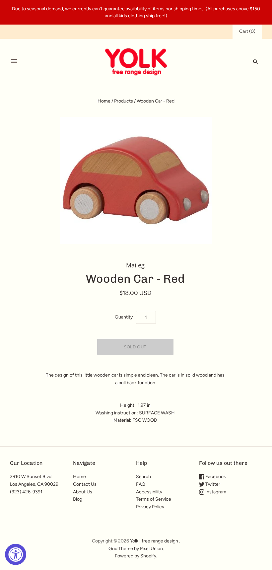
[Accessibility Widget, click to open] (15, 554)
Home (104, 101)
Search (143, 476)
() (247, 31)
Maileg (135, 265)
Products (123, 101)
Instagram (215, 492)
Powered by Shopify (135, 556)
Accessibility (149, 492)
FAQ (140, 484)
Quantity (124, 317)
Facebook (215, 476)
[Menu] (14, 61)
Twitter (212, 484)
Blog (77, 499)
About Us (82, 492)
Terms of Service (153, 499)
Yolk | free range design (154, 541)
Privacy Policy (150, 507)
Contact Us (85, 484)
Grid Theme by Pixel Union (135, 548)
